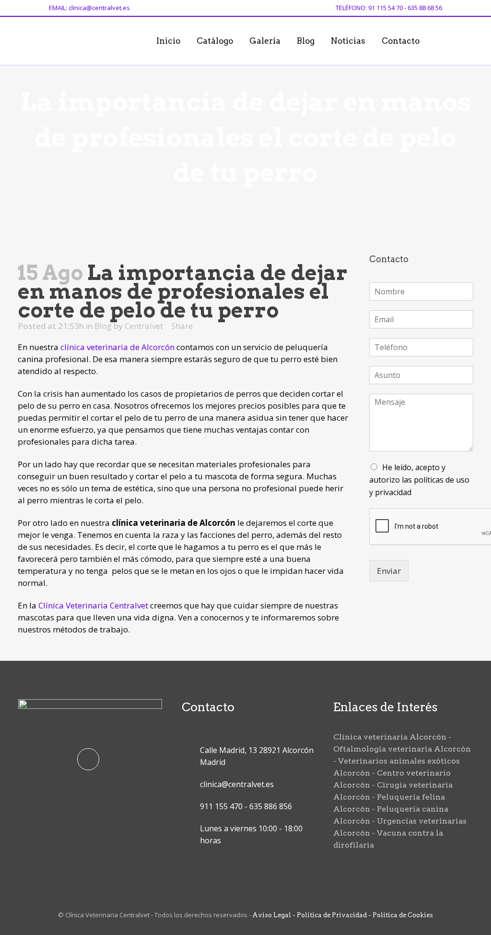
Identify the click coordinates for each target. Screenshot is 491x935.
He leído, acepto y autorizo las (419, 480)
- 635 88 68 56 (422, 7)
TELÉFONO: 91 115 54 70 (369, 7)
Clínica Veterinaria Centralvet (93, 605)
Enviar (389, 570)
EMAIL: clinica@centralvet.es (89, 7)
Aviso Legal (271, 915)
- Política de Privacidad (329, 915)
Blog (103, 325)
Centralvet (144, 325)
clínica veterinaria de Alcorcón (117, 346)
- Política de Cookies (400, 915)
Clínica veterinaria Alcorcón (389, 736)
